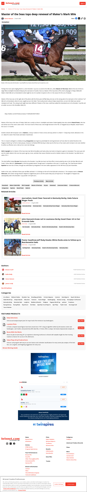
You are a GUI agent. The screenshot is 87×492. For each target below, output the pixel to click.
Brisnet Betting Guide (10, 348)
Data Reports (65, 297)
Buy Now (81, 320)
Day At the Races (75, 297)
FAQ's (26, 470)
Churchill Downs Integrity (32, 473)
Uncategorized (73, 305)
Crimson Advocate (74, 185)
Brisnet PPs (28, 455)
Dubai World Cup (7, 299)
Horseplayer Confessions (74, 299)
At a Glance (6, 297)
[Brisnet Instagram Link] (7, 444)
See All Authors (6, 288)
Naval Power (20, 188)
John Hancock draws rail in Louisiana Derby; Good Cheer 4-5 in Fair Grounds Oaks (51, 220)
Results (48, 449)
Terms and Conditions (9, 488)
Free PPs (27, 457)
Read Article (26, 213)
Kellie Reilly (24, 224)
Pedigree (45, 302)
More (68, 451)
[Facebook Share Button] (76, 18)
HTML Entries (29, 447)
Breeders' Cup (25, 297)
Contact (27, 468)
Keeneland (5, 185)
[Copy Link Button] (82, 18)
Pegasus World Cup (55, 302)
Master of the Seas (37, 185)
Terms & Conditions (30, 475)
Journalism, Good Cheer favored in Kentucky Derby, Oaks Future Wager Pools (50, 199)
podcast (64, 302)
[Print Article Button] (85, 18)
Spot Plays (55, 305)
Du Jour (46, 185)
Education (27, 299)
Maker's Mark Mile (15, 185)
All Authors (28, 441)
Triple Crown (63, 305)
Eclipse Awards (18, 299)
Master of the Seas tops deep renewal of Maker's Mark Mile (25, 9)
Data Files (49, 457)
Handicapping (51, 299)
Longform (26, 302)
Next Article (49, 181)
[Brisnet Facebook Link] (14, 444)
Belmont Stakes (15, 297)
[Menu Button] (2, 3)
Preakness (71, 302)
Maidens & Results (36, 302)
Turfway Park (26, 248)
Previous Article (39, 181)
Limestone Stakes (62, 185)
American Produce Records (74, 443)
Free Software (70, 453)
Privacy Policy (22, 490)
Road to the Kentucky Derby (49, 227)
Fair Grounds (26, 227)
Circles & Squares (48, 297)
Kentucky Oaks (37, 206)
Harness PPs (28, 463)
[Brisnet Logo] (13, 3)
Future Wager (42, 299)
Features (34, 299)
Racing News (5, 22)
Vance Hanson (8, 18)
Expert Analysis (50, 439)
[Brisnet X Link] (11, 444)
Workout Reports (50, 441)
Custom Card (69, 455)
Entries (27, 445)
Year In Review (7, 307)
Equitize (12, 188)
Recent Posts (29, 439)
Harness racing (61, 299)
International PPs (30, 461)
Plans (68, 447)
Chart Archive (70, 458)
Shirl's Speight (26, 185)
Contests (57, 297)
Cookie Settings (58, 484)
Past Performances (31, 453)
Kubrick (28, 188)
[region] (43, 484)
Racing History (7, 305)
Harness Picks (50, 445)
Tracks (48, 461)
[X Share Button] (79, 18)
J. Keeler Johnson (26, 203)
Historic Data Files (71, 460)
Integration (5, 188)
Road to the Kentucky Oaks (66, 227)
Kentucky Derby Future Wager (51, 206)
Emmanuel (53, 185)
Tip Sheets (49, 443)
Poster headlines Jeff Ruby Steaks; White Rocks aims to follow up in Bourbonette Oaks (51, 241)
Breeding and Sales (36, 297)
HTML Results (49, 451)
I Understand (70, 484)
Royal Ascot (25, 305)
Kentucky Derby (27, 206)
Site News (33, 305)
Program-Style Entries (31, 449)
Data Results (49, 453)
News (3, 9)
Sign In (83, 3)
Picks (47, 437)
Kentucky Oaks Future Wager (70, 206)
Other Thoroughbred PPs (32, 459)
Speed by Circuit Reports (44, 305)
